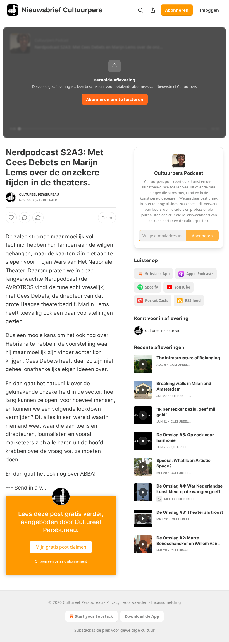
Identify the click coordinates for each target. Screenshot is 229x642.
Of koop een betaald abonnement (61, 561)
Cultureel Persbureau (39, 195)
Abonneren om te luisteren (114, 99)
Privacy (113, 602)
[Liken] (11, 217)
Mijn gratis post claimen (60, 547)
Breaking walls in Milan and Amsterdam (183, 386)
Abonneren (177, 10)
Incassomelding (166, 602)
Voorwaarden (135, 602)
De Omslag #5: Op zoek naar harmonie (185, 437)
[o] (143, 364)
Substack (82, 630)
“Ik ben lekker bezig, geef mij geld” (185, 411)
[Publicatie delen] (152, 10)
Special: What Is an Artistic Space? (183, 463)
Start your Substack (94, 616)
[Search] (140, 10)
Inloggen (209, 10)
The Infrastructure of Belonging (188, 357)
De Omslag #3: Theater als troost (189, 512)
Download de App (142, 616)
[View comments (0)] (24, 217)
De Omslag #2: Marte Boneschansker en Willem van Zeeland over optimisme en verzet (186, 540)
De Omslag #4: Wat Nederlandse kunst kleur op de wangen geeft (189, 488)
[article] (179, 364)
